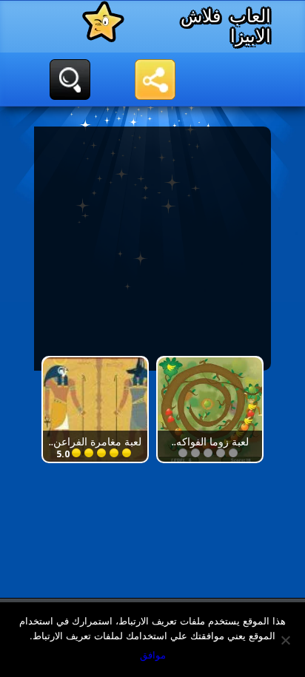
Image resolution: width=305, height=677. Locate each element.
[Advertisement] (146, 248)
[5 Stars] (184, 452)
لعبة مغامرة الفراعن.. (95, 441)
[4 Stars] (197, 452)
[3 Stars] (210, 452)
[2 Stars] (222, 452)
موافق (153, 655)
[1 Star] (235, 452)
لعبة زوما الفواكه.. (210, 441)
